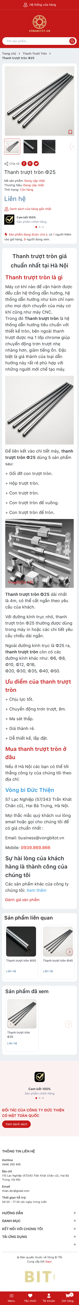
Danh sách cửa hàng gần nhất (30, 209)
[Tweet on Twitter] (36, 163)
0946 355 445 (11, 1164)
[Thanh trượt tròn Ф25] (22, 1014)
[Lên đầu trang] (73, 1284)
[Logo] (39, 1276)
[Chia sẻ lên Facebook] (24, 163)
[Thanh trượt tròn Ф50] (21, 941)
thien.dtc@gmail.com (15, 1190)
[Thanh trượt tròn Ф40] (58, 941)
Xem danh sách (16, 1124)
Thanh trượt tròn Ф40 (58, 960)
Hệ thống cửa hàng (42, 4)
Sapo (48, 1261)
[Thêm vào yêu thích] (70, 132)
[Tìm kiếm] (72, 41)
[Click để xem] (39, 101)
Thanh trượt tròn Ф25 (18, 1034)
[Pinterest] (30, 163)
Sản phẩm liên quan (28, 918)
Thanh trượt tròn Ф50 (21, 960)
